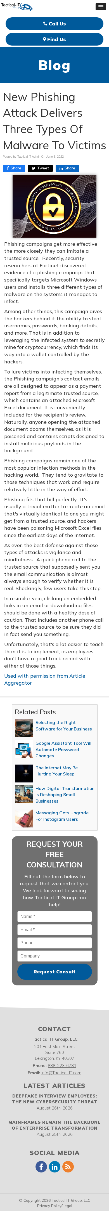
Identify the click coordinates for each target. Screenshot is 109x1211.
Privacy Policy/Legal (54, 1205)
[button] (101, 6)
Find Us (56, 39)
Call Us (56, 23)
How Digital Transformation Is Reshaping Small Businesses (64, 795)
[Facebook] (41, 1166)
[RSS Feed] (68, 1166)
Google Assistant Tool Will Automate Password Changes (63, 749)
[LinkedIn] (54, 1166)
